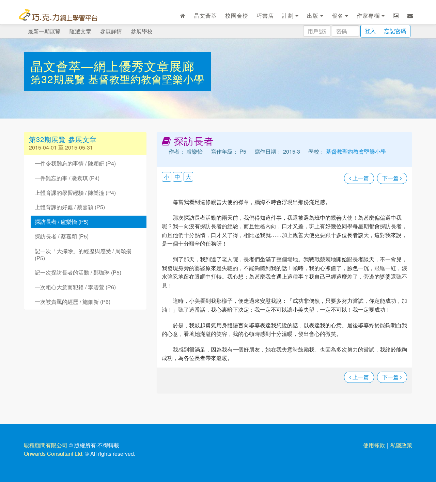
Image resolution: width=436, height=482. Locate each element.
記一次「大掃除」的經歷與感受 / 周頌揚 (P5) (83, 254)
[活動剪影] (396, 15)
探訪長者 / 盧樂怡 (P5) (62, 222)
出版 (313, 15)
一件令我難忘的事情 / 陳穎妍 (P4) (75, 163)
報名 (338, 15)
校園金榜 (236, 15)
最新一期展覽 (44, 31)
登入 (370, 31)
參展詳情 (111, 31)
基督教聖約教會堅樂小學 (146, 79)
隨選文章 (80, 31)
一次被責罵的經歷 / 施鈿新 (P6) (72, 302)
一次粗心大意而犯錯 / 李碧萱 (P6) (75, 287)
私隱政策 (401, 445)
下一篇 (391, 178)
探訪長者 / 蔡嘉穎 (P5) (62, 236)
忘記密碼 (395, 31)
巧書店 (265, 15)
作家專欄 (369, 15)
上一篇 (360, 178)
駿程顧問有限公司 (45, 445)
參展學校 (142, 31)
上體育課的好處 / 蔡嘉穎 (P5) (70, 207)
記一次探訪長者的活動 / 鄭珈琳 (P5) (78, 272)
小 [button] (166, 177)
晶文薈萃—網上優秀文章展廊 (112, 65)
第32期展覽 (59, 79)
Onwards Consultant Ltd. (53, 453)
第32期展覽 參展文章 (63, 139)
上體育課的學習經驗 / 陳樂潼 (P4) (75, 193)
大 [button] (188, 177)
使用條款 (374, 445)
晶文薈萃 (205, 15)
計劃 (288, 15)
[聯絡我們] (410, 15)
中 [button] (177, 177)
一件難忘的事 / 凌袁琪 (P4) (67, 178)
